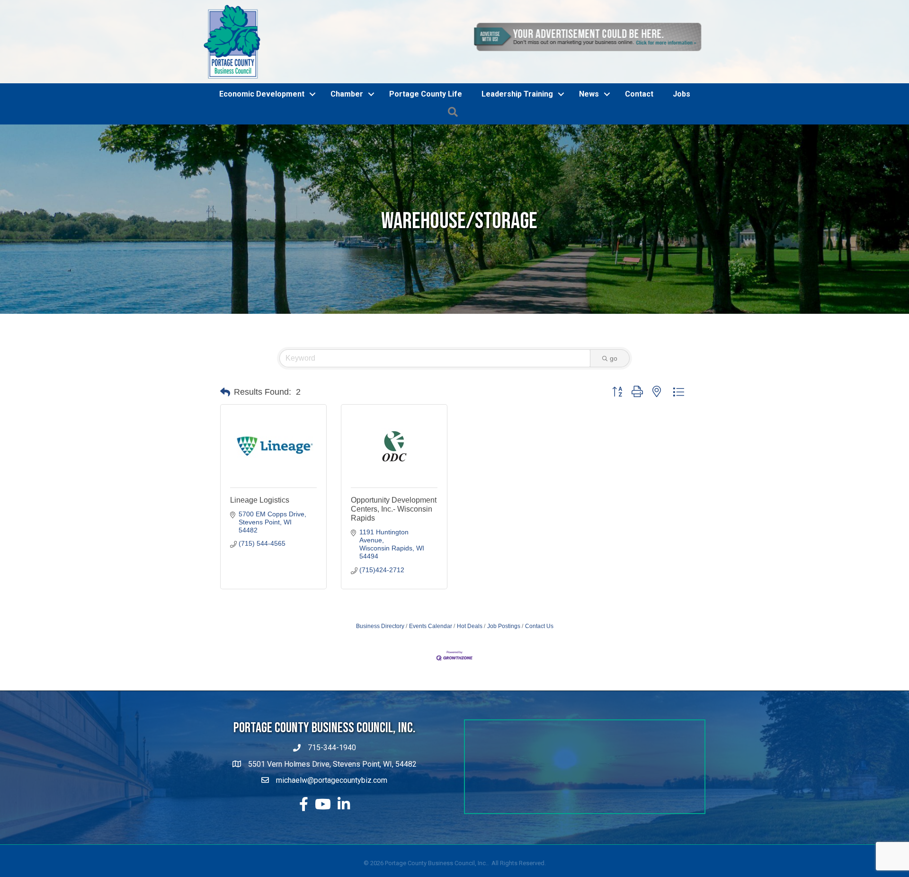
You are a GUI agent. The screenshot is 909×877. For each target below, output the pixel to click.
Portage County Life (425, 147)
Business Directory (380, 680)
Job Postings (503, 680)
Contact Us (539, 680)
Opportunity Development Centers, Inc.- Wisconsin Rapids (394, 562)
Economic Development (261, 147)
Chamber (346, 147)
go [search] (613, 412)
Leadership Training (517, 147)
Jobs (681, 147)
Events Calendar (430, 680)
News (589, 147)
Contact (639, 147)
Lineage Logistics (259, 553)
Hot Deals (469, 680)
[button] (225, 445)
